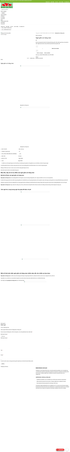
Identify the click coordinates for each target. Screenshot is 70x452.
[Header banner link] (35, 226)
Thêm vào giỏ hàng (55, 48)
